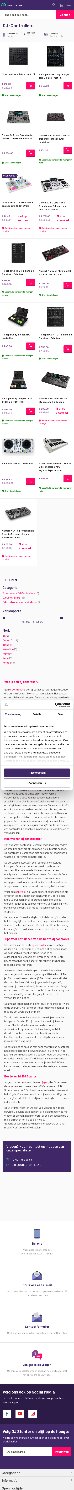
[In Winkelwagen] (30, 85)
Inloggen (53, 5)
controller (20, 891)
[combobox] (28, 14)
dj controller (16, 689)
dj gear (44, 1082)
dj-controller (39, 944)
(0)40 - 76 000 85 (21, 1159)
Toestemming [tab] (13, 714)
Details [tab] (37, 714)
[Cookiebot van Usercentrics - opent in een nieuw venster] (55, 705)
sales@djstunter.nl (26, 1164)
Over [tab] (61, 714)
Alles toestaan (37, 772)
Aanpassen (35, 782)
